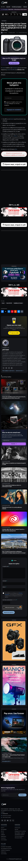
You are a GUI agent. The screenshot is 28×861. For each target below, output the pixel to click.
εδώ (16, 149)
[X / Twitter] (3, 368)
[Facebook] (6, 368)
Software (4, 20)
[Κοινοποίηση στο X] (5, 311)
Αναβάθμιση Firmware (18, 303)
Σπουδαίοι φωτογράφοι (16, 6)
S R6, (13, 69)
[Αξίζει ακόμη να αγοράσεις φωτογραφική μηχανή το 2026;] (14, 452)
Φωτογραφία (4, 829)
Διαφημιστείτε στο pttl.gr (20, 831)
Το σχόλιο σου (6, 566)
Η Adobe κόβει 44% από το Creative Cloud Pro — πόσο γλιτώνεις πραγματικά (13, 530)
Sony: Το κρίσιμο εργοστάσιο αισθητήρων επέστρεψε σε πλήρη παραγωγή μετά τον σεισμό (13, 552)
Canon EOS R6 (9, 303)
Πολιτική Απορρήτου (19, 836)
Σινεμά (2, 832)
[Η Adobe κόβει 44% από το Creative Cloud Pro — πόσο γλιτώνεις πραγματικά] (14, 519)
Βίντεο (2, 831)
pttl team (5, 32)
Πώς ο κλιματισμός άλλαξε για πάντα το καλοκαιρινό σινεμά (11, 486)
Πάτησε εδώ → (14, 63)
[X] (10, 820)
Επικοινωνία (5, 813)
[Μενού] (25, 2)
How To (2, 827)
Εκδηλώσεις (3, 836)
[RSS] (13, 820)
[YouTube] (12, 368)
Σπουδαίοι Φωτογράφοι (6, 846)
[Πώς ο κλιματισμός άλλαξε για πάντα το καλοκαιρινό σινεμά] (14, 474)
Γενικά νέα (3, 838)
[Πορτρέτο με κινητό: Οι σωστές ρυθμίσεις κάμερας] (14, 497)
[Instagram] (9, 368)
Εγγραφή (22, 795)
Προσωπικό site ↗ (19, 370)
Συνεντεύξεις (4, 839)
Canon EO (9, 69)
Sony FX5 (8, 6)
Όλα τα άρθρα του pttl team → (8, 370)
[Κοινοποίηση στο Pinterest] (12, 311)
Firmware (14, 67)
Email (4, 587)
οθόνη (15, 136)
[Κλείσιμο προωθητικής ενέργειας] (26, 416)
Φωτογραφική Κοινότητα (6, 848)
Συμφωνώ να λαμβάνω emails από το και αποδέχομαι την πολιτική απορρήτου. (13, 103)
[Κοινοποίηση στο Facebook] (2, 311)
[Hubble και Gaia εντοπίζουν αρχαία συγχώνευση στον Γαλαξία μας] (14, 408)
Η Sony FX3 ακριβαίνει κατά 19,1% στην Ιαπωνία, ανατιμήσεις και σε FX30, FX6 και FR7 (14, 397)
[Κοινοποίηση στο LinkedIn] (9, 311)
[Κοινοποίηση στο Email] (22, 311)
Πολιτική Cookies (18, 837)
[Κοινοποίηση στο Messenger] (18, 311)
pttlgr (5, 103)
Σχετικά (16, 829)
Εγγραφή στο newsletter (14, 109)
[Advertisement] (14, 185)
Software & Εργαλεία (5, 850)
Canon (4, 67)
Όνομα (5, 581)
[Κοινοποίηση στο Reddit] (15, 311)
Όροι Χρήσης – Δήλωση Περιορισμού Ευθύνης (20, 833)
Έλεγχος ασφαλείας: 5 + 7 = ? (10, 599)
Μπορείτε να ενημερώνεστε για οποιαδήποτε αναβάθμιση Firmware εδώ (14, 154)
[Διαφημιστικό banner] (14, 14)
